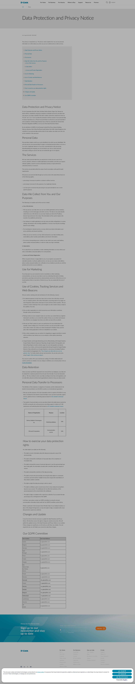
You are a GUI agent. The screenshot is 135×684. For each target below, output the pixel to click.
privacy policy (40, 672)
